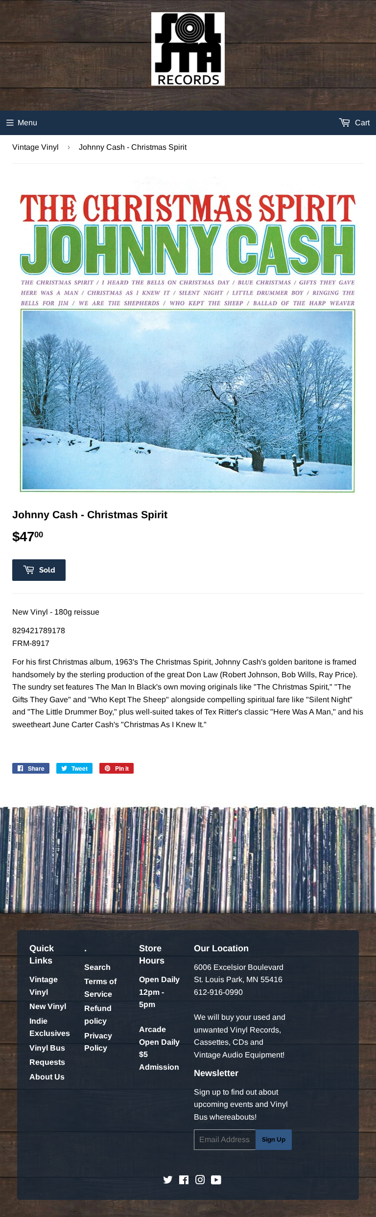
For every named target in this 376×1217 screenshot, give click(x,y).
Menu (27, 122)
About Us (47, 1077)
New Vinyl (47, 1006)
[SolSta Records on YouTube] (216, 1181)
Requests (47, 1062)
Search (97, 967)
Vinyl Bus (47, 1048)
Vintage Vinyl (35, 147)
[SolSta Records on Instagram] (200, 1181)
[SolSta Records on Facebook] (184, 1181)
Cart (361, 122)
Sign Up (273, 1139)
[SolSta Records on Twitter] (168, 1181)
